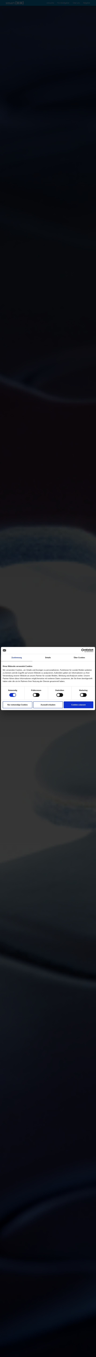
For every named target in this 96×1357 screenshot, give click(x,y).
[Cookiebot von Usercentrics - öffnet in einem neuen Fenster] (83, 650)
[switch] (36, 695)
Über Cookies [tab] (79, 658)
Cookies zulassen (78, 705)
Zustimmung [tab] (16, 658)
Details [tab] (48, 658)
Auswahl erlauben (48, 705)
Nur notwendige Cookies (17, 705)
